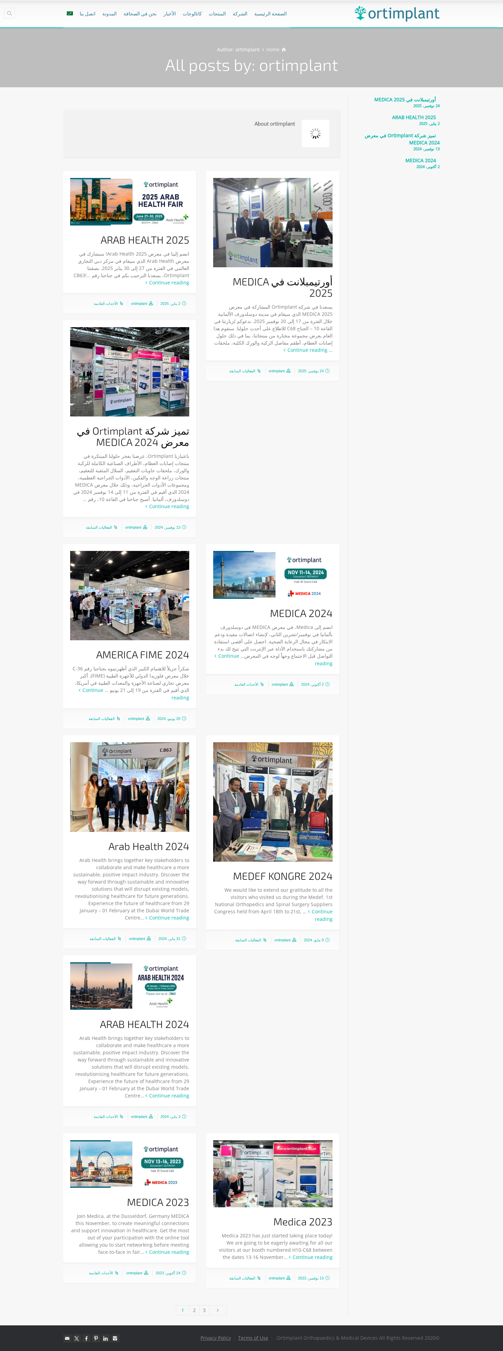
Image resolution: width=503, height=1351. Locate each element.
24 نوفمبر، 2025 (311, 371)
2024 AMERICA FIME (142, 654)
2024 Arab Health (148, 846)
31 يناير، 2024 (169, 939)
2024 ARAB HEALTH (144, 1024)
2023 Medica (303, 1221)
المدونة (109, 13)
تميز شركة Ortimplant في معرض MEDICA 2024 (133, 436)
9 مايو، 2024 (314, 940)
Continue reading (307, 350)
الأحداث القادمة (106, 303)
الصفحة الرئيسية (270, 13)
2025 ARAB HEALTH (145, 239)
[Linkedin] (106, 1338)
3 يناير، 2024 (170, 1117)
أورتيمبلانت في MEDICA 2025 (283, 287)
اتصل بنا (87, 13)
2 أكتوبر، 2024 (312, 684)
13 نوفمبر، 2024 (167, 527)
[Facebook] (86, 1338)
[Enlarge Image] (272, 222)
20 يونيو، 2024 (168, 719)
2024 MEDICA (301, 613)
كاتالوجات (192, 13)
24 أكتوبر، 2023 (168, 1273)
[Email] (67, 1338)
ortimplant (277, 371)
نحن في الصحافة (140, 13)
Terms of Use (253, 1338)
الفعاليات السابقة (242, 371)
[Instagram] (115, 1338)
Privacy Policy (216, 1338)
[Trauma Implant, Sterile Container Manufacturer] (397, 13)
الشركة (240, 13)
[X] (77, 1338)
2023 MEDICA (158, 1202)
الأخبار (170, 13)
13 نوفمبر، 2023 (311, 1278)
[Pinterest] (96, 1338)
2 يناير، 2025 (170, 303)
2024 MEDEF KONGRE (283, 876)
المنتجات (217, 13)
